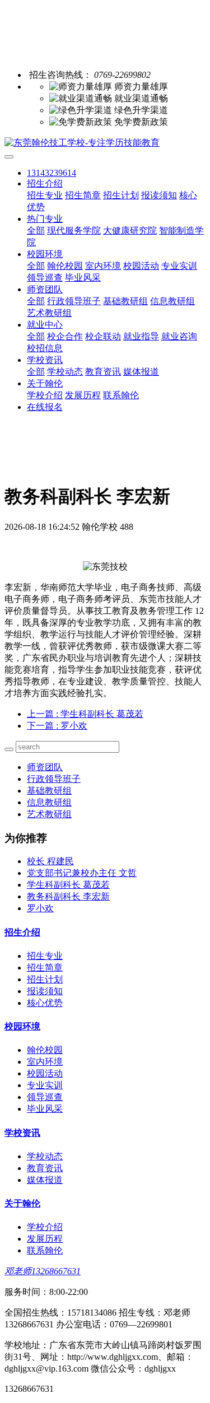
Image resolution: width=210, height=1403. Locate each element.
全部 (36, 230)
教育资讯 (103, 371)
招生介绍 (45, 183)
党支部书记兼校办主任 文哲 (82, 873)
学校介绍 (45, 395)
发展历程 (83, 395)
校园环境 (45, 254)
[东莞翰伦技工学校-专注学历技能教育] (105, 143)
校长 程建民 (50, 861)
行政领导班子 (74, 301)
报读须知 (159, 195)
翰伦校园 (65, 266)
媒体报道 (141, 371)
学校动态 (65, 371)
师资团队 (45, 289)
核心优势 (45, 1003)
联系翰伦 (121, 395)
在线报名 (45, 407)
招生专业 (45, 195)
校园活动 (141, 266)
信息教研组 (172, 301)
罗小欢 (40, 908)
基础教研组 (125, 301)
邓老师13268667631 (42, 1271)
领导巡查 (45, 277)
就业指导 (141, 336)
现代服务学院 (74, 230)
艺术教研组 (49, 313)
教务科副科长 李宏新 (68, 896)
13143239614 (51, 173)
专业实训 (179, 266)
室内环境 (103, 266)
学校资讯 (45, 360)
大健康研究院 (130, 230)
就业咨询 (179, 336)
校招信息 (45, 348)
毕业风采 (83, 277)
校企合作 (65, 336)
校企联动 (103, 336)
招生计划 (121, 195)
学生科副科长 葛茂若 (68, 884)
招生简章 (83, 195)
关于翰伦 (45, 383)
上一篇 (85, 714)
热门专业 (45, 218)
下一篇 (57, 725)
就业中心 (45, 324)
